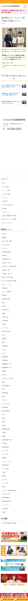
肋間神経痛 (5, 356)
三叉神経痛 (5, 320)
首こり (4, 335)
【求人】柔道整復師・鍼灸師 (9, 215)
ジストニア (5, 248)
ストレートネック (6, 461)
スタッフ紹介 (5, 186)
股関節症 (4, 295)
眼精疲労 (4, 338)
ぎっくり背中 (5, 450)
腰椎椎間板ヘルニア (7, 364)
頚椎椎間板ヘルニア (7, 367)
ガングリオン (5, 327)
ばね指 (4, 512)
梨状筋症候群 (5, 447)
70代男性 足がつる (7, 273)
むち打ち (4, 374)
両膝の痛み (5, 288)
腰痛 (3, 418)
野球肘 (4, 486)
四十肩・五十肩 (6, 494)
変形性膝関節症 (6, 497)
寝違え (4, 436)
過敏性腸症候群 (6, 299)
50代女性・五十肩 (6, 262)
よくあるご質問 (6, 194)
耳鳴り (4, 472)
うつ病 (4, 349)
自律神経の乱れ (6, 259)
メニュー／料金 (6, 190)
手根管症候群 (5, 465)
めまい (4, 353)
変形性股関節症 (6, 411)
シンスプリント (6, 504)
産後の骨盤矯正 (6, 385)
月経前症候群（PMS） (7, 439)
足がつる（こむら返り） (8, 378)
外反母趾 (4, 443)
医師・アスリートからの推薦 (9, 219)
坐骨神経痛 (5, 360)
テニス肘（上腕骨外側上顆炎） (10, 490)
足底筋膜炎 (5, 508)
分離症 (4, 324)
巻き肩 (4, 233)
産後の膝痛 (5, 392)
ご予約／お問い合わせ (7, 204)
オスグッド (5, 400)
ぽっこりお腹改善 (6, 291)
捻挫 (3, 342)
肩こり (4, 414)
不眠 (3, 389)
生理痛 (4, 432)
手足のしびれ (5, 317)
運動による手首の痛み (7, 277)
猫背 (3, 302)
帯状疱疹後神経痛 (6, 252)
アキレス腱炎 (5, 468)
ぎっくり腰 (5, 454)
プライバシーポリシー (7, 223)
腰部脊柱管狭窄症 (6, 501)
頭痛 (3, 396)
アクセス (4, 197)
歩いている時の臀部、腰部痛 (9, 280)
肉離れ (4, 425)
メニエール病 (5, 244)
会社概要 (4, 208)
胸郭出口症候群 (6, 331)
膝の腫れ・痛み (6, 270)
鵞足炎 (4, 421)
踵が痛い (4, 371)
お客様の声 (5, 201)
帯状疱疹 (4, 255)
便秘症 (4, 313)
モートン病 (5, 483)
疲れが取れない (6, 309)
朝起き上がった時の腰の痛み (9, 266)
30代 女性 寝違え (7, 241)
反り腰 (4, 306)
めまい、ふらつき (6, 284)
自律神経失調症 (6, 429)
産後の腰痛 (5, 407)
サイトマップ (5, 212)
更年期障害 (5, 345)
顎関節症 (4, 457)
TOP (3, 183)
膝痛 (3, 382)
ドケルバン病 (5, 403)
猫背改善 (4, 237)
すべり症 (4, 479)
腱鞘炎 (4, 476)
